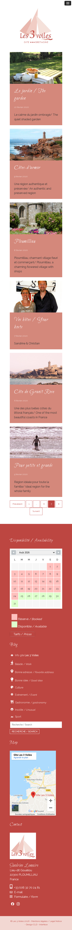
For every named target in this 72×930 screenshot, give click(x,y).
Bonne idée (27, 680)
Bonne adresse (33, 672)
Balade (22, 664)
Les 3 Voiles (18, 921)
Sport (17, 716)
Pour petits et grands (33, 465)
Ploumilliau (25, 241)
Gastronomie (29, 702)
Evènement (25, 694)
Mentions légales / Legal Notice (46, 921)
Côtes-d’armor (27, 167)
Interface (43, 924)
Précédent (17, 504)
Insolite (24, 709)
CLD (35, 924)
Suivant (36, 511)
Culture (18, 687)
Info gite (26, 655)
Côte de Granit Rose (34, 391)
